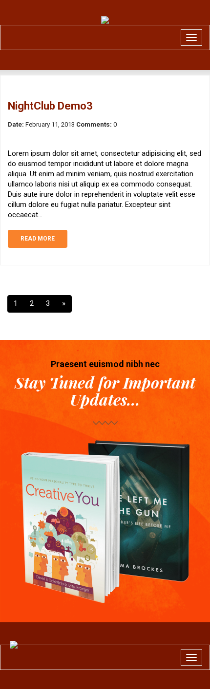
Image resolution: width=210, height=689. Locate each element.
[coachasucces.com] (105, 20)
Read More (38, 238)
